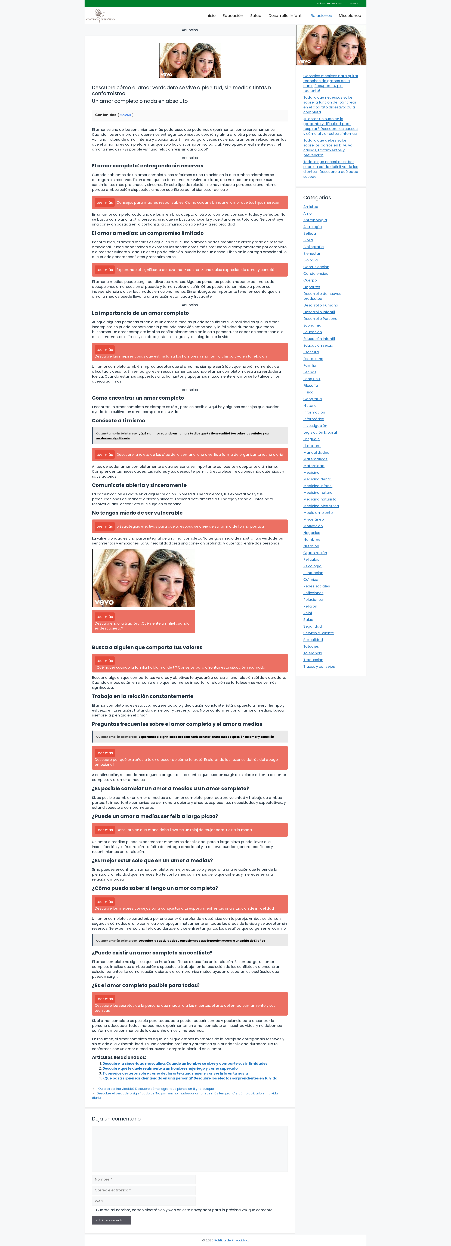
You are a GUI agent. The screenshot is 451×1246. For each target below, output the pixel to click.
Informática (313, 419)
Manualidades (316, 452)
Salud (255, 15)
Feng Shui (311, 378)
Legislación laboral (320, 432)
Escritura (311, 352)
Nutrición (311, 546)
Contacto (354, 3)
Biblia (308, 240)
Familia (309, 365)
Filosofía (310, 385)
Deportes (311, 286)
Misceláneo (350, 15)
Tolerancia (312, 653)
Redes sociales (316, 586)
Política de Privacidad (329, 3)
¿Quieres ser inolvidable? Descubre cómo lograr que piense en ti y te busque (155, 1089)
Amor (308, 213)
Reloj (307, 613)
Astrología (312, 226)
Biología (310, 260)
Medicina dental (317, 479)
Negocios (311, 532)
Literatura (312, 445)
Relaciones (321, 15)
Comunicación (316, 266)
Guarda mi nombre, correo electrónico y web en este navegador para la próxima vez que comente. (184, 1209)
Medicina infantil (317, 485)
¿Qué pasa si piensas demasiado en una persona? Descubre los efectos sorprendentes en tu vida (190, 1078)
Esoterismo (313, 358)
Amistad (310, 206)
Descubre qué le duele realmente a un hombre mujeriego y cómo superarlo (170, 1068)
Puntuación (313, 572)
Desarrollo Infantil (286, 15)
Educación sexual (318, 345)
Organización (315, 552)
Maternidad (314, 465)
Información (314, 412)
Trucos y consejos (319, 666)
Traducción (313, 659)
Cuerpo (310, 280)
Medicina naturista (320, 499)
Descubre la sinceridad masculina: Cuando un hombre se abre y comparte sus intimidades (185, 1063)
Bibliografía (313, 246)
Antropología (315, 220)
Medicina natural (318, 492)
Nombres (311, 539)
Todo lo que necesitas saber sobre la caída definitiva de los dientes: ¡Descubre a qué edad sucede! (330, 169)
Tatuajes (311, 646)
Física (308, 392)
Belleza (309, 233)
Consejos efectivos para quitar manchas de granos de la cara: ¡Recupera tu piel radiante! (330, 83)
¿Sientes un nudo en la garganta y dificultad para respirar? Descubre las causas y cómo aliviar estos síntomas (330, 126)
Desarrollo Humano (320, 305)
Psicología (312, 566)
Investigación (315, 425)
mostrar (125, 115)
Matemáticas (315, 459)
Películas (311, 559)
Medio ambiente (318, 512)
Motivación (313, 526)
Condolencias (315, 273)
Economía (312, 325)
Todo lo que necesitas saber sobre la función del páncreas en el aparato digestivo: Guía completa (330, 105)
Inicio (210, 15)
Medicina (311, 472)
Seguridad (312, 626)
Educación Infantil (319, 338)
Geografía (312, 398)
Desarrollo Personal (320, 318)
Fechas (309, 372)
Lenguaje (311, 439)
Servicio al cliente (318, 633)
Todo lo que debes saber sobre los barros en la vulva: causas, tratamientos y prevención (328, 148)
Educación (233, 15)
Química (310, 579)
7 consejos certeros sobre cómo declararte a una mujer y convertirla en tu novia (175, 1073)
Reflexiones (313, 592)
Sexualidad (313, 639)
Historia (310, 405)
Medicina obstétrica (321, 505)
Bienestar (311, 253)
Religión (310, 606)
